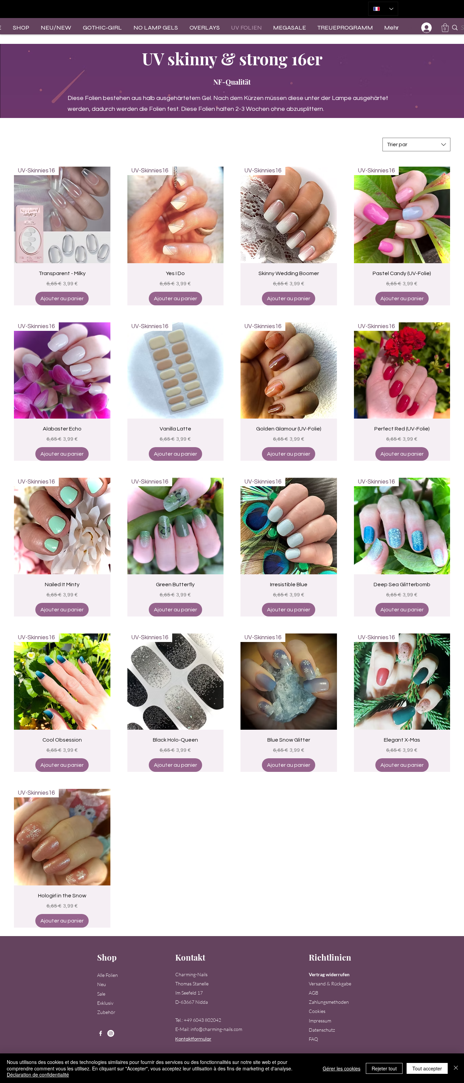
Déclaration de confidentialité (38, 1074)
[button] (445, 27)
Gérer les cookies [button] (341, 1068)
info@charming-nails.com (216, 1029)
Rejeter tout (384, 1068)
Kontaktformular (193, 1039)
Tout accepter (427, 1068)
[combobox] (416, 144)
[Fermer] (456, 1068)
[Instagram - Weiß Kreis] (110, 1033)
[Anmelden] (426, 27)
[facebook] (100, 1033)
